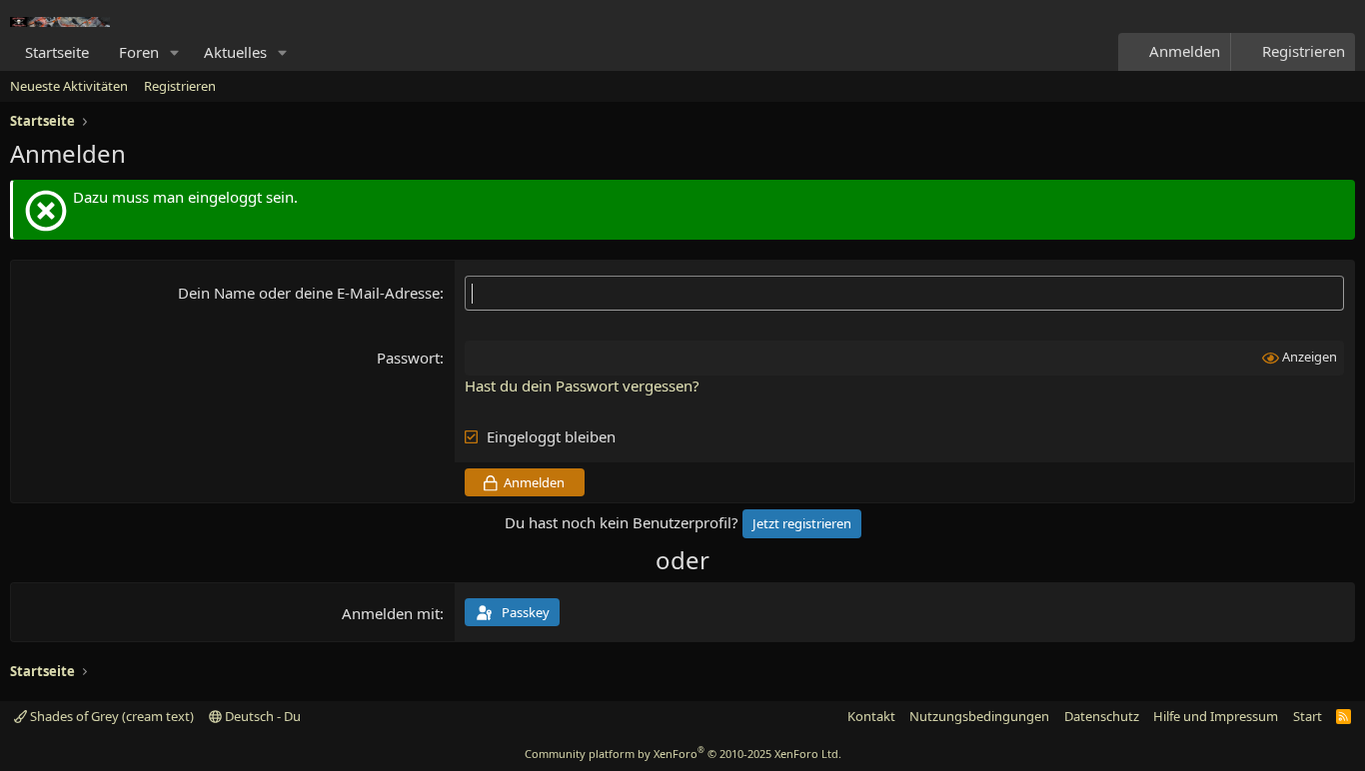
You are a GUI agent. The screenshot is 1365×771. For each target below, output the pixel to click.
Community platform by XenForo (683, 753)
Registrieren (180, 86)
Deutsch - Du (261, 716)
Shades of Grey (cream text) (110, 716)
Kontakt (871, 716)
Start (1307, 716)
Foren (139, 52)
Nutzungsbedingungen (979, 716)
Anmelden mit (391, 613)
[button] (175, 52)
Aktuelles (235, 52)
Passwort (408, 358)
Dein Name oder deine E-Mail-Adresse (309, 293)
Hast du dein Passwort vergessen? (582, 385)
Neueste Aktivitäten (69, 86)
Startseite (57, 52)
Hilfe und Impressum (1215, 716)
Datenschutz (1101, 716)
